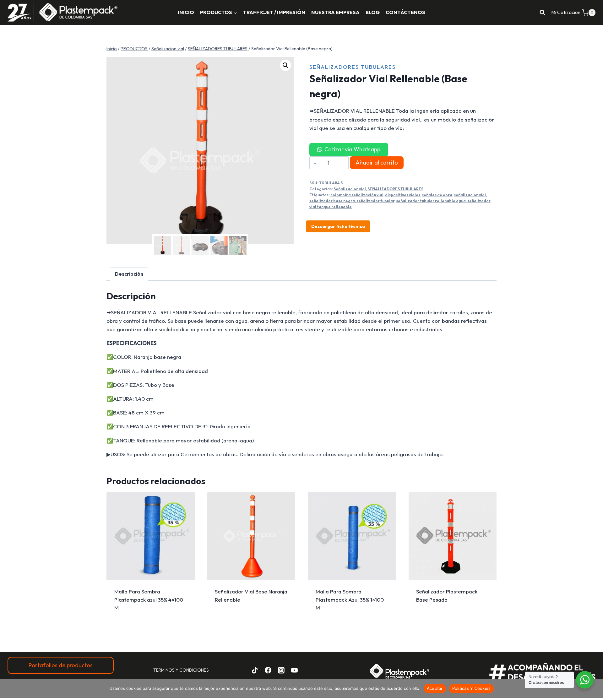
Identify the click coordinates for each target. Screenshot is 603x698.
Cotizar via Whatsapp (352, 149)
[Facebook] (268, 670)
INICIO (186, 12)
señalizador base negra (332, 200)
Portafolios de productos (61, 665)
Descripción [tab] (129, 274)
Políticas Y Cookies (471, 688)
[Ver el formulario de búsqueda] (542, 12)
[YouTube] (294, 670)
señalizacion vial (470, 194)
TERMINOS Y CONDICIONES (181, 670)
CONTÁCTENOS (405, 12)
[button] (285, 65)
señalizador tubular (375, 200)
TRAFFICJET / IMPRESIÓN (274, 12)
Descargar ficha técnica (338, 226)
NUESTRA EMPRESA (335, 12)
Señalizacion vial (350, 189)
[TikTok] (255, 670)
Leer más (452, 602)
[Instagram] (281, 670)
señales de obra (437, 194)
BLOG (373, 12)
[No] (595, 688)
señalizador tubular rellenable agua (431, 200)
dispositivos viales (402, 194)
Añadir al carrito (377, 162)
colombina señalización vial (356, 194)
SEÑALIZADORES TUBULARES (352, 66)
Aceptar (435, 688)
